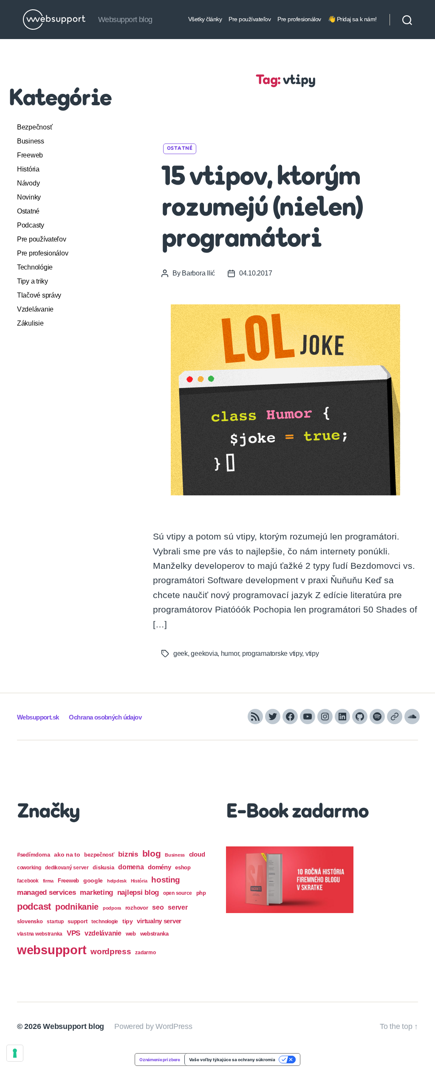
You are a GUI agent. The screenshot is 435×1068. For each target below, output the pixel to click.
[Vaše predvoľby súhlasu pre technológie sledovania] (15, 1053)
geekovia (204, 653)
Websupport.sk (38, 717)
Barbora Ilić (198, 273)
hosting (165, 879)
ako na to (67, 854)
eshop (183, 867)
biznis (128, 854)
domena (131, 867)
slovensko (30, 921)
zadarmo (145, 952)
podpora (112, 908)
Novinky (29, 197)
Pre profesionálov (299, 19)
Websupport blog (73, 1026)
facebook (28, 881)
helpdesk (117, 880)
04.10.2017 (255, 273)
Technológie (35, 267)
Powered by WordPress (153, 1026)
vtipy (312, 653)
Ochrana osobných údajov (105, 717)
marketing (96, 892)
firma (48, 880)
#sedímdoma (33, 855)
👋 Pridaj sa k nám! (352, 19)
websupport (51, 950)
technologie (104, 922)
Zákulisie (30, 323)
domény (159, 867)
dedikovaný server (66, 868)
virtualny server (159, 921)
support (77, 921)
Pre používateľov (250, 19)
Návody (28, 183)
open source (177, 893)
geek (180, 653)
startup (55, 922)
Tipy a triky (32, 281)
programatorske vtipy (272, 653)
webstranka (154, 933)
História (28, 169)
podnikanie (77, 906)
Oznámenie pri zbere (159, 1059)
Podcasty (30, 225)
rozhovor (136, 908)
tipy (127, 921)
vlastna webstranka (39, 934)
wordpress (110, 951)
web (131, 933)
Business (30, 141)
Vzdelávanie (35, 309)
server (177, 907)
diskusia (103, 867)
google (93, 880)
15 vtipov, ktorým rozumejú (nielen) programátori (262, 209)
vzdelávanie (103, 933)
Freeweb (30, 155)
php (201, 893)
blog (151, 853)
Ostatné (28, 211)
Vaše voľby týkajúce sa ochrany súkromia (232, 1059)
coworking (29, 868)
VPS (73, 933)
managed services (46, 892)
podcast (34, 906)
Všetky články (205, 19)
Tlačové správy (39, 295)
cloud (197, 854)
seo (158, 907)
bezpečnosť (99, 855)
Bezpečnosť (34, 127)
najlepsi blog (138, 892)
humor (230, 653)
